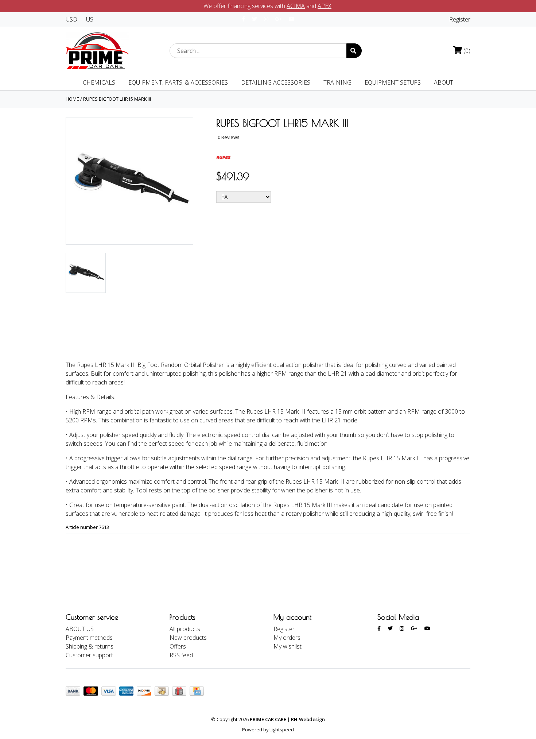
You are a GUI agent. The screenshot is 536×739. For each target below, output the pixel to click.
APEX (324, 6)
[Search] (354, 50)
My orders (286, 638)
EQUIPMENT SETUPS (393, 82)
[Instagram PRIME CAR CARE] (266, 18)
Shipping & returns (89, 646)
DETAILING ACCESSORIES (275, 82)
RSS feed (181, 655)
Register (459, 19)
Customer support (89, 655)
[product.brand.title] (223, 156)
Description (91, 336)
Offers (178, 646)
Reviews (140, 336)
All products (185, 629)
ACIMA (296, 6)
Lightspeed (281, 729)
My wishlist (287, 646)
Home (72, 99)
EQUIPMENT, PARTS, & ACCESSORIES (178, 82)
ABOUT (443, 82)
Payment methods (89, 638)
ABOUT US (80, 629)
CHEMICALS (99, 82)
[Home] (97, 50)
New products (188, 638)
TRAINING (337, 82)
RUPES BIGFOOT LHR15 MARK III (117, 99)
